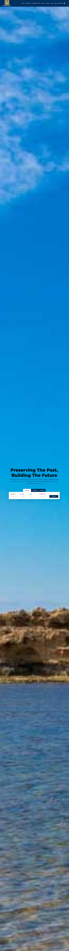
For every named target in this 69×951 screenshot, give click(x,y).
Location (22, 494)
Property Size (42, 494)
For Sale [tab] (42, 490)
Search (54, 496)
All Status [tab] (27, 490)
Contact (48, 3)
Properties (28, 3)
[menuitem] (58, 3)
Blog (52, 3)
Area (31, 494)
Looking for (13, 494)
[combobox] (14, 496)
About (43, 3)
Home (23, 3)
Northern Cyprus (36, 3)
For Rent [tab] (35, 490)
